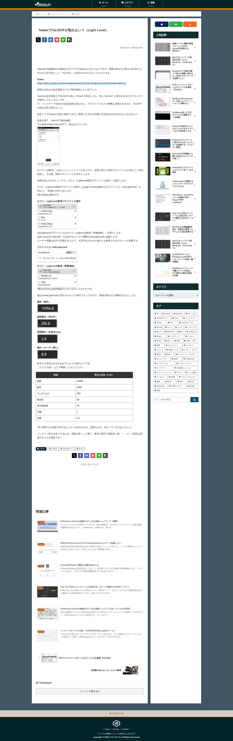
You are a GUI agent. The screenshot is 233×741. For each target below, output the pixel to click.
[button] (69, 39)
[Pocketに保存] (56, 39)
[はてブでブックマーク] (50, 39)
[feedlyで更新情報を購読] (176, 24)
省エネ (81, 449)
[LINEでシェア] (63, 39)
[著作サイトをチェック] (162, 24)
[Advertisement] (90, 57)
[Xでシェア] (38, 39)
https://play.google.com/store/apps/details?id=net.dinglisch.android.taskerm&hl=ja (81, 83)
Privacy (116, 729)
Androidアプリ (67, 449)
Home (107, 729)
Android (42, 449)
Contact (125, 729)
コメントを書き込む (90, 691)
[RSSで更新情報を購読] (190, 24)
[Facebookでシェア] (44, 39)
